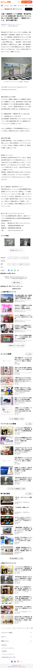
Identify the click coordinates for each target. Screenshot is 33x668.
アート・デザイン (12, 264)
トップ (2, 628)
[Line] (15, 270)
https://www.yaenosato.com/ (8, 89)
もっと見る (28, 354)
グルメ (11, 5)
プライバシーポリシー (7, 654)
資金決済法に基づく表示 (8, 657)
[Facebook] (9, 270)
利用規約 (4, 651)
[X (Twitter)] (12, 270)
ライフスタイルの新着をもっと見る (16, 488)
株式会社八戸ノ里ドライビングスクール (11, 24)
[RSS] (21, 662)
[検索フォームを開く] (19, 2)
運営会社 (4, 645)
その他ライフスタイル (24, 264)
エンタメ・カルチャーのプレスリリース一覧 (17, 628)
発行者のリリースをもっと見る (16, 345)
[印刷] (18, 270)
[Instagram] (18, 662)
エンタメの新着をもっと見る (16, 418)
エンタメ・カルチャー (13, 257)
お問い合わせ (16, 282)
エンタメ (6, 5)
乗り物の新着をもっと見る (16, 558)
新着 (2, 5)
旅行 (15, 5)
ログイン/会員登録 (26, 2)
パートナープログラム (7, 648)
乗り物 (3, 260)
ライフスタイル (24, 257)
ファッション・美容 (22, 5)
